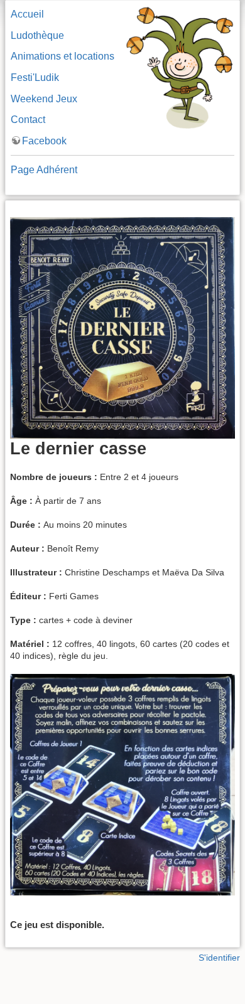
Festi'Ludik (35, 77)
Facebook (44, 141)
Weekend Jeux (44, 98)
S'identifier (219, 958)
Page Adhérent (44, 169)
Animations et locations (62, 56)
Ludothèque (37, 35)
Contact (28, 119)
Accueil (27, 14)
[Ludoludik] (179, 67)
